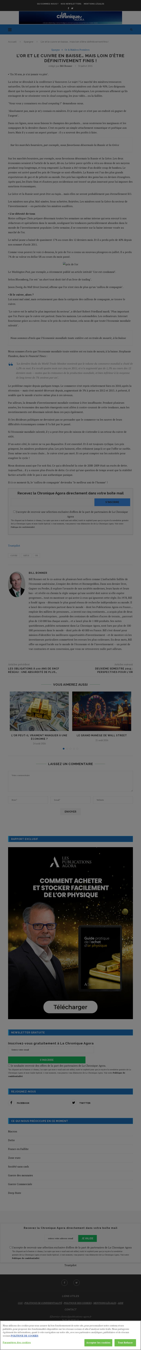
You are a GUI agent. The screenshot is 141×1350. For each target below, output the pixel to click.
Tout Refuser (125, 1342)
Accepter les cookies (98, 1342)
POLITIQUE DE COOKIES (24, 1335)
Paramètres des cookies (17, 1342)
